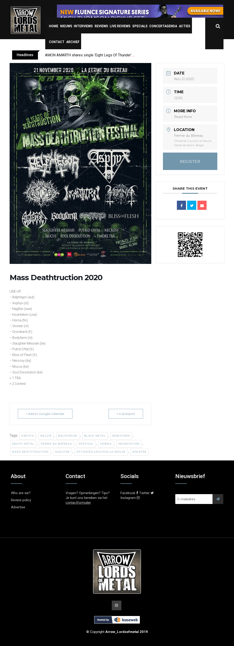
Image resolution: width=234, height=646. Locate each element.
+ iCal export (126, 414)
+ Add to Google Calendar (45, 414)
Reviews (101, 26)
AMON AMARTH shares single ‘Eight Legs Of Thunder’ (88, 55)
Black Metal (95, 435)
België (46, 435)
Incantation (129, 443)
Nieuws (66, 26)
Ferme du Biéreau (56, 443)
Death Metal (23, 443)
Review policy (21, 500)
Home (53, 26)
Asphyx (27, 435)
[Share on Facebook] (181, 205)
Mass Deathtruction (30, 451)
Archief (73, 42)
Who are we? (21, 493)
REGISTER (190, 161)
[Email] (202, 205)
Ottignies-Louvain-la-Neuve (101, 451)
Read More (183, 117)
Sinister (139, 451)
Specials (140, 26)
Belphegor (67, 435)
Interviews (83, 26)
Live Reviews (120, 26)
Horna (106, 443)
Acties (184, 26)
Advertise (18, 507)
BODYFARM (121, 435)
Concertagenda (163, 26)
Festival (86, 443)
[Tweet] (191, 205)
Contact (56, 42)
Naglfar (62, 451)
